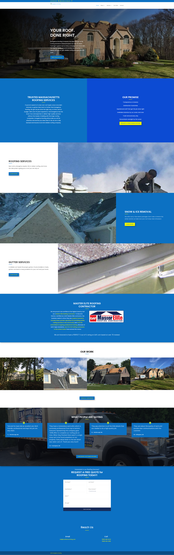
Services (108, 5)
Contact (122, 5)
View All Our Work (87, 398)
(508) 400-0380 (106, 541)
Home (97, 5)
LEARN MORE (13, 173)
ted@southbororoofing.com (67, 539)
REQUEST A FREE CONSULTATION (130, 123)
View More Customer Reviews (87, 456)
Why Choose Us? (57, 57)
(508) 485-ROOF (106, 539)
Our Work (116, 5)
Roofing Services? (93, 469)
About (102, 5)
